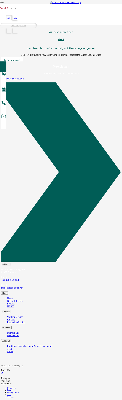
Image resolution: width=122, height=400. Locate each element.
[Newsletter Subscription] (61, 172)
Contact (10, 397)
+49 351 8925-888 (10, 280)
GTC (9, 395)
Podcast (10, 303)
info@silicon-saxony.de (12, 287)
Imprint (10, 390)
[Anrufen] (3, 103)
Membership (13, 335)
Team (9, 348)
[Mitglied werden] (3, 74)
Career (10, 351)
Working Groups (15, 317)
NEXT (10, 306)
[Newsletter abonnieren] (3, 116)
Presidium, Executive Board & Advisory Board (29, 346)
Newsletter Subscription (12, 78)
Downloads (11, 388)
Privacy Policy (13, 392)
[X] (2, 373)
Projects (11, 319)
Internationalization (16, 322)
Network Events (14, 301)
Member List (13, 333)
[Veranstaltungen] (3, 90)
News (10, 298)
